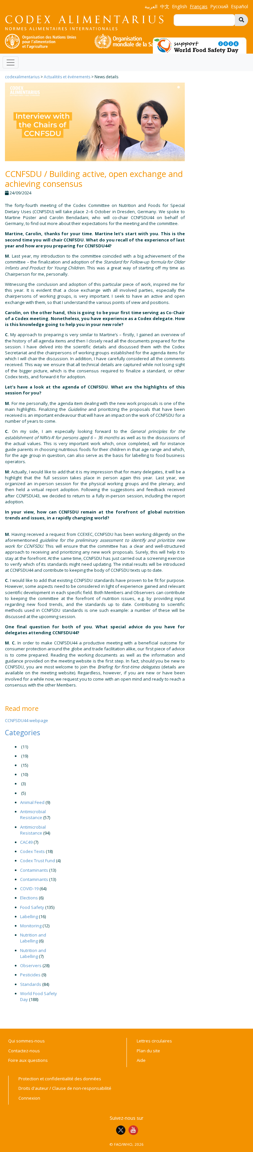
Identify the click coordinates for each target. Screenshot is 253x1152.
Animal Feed (32, 802)
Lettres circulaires (154, 1041)
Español (239, 6)
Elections (29, 898)
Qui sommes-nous (26, 1041)
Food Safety (32, 907)
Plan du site (148, 1051)
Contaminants (34, 870)
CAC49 (26, 842)
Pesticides (30, 975)
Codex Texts (32, 851)
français (199, 6)
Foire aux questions (28, 1060)
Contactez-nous (24, 1051)
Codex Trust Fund (37, 861)
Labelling (29, 916)
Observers (31, 965)
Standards (30, 984)
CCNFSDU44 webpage (26, 720)
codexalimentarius (22, 77)
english (179, 6)
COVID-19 (29, 888)
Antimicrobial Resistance (33, 814)
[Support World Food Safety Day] (199, 45)
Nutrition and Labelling (33, 938)
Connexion (29, 1098)
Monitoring (31, 926)
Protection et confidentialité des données (59, 1079)
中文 (164, 6)
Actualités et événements (67, 77)
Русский (219, 6)
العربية (151, 6)
